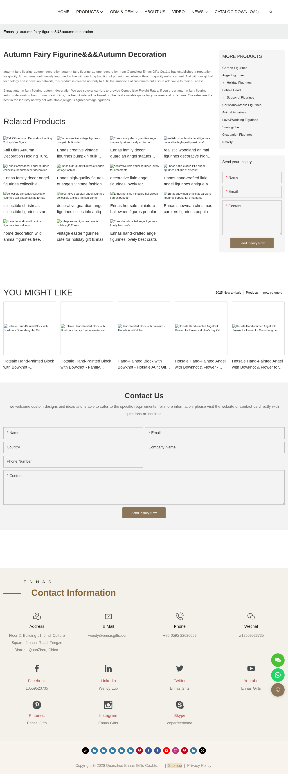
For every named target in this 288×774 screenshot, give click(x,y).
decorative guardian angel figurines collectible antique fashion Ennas (81, 209)
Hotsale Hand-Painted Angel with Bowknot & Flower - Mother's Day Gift (200, 364)
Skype (179, 715)
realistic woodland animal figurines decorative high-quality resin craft (186, 153)
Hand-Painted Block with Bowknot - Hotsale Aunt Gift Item (142, 364)
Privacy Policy (199, 765)
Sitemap (174, 765)
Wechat (251, 626)
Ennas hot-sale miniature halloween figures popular (133, 208)
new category (272, 292)
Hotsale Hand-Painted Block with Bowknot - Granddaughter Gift (28, 364)
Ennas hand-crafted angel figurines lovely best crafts (133, 236)
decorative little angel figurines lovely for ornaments (129, 181)
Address (36, 626)
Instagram (108, 715)
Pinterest (37, 715)
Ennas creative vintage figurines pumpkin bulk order (77, 153)
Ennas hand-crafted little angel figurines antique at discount (186, 181)
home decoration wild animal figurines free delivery (22, 237)
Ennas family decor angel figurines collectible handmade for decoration (26, 181)
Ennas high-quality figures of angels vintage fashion (80, 181)
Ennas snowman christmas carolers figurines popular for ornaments (188, 209)
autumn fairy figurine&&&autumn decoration (56, 32)
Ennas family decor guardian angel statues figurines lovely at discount (134, 153)
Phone (180, 626)
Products (252, 292)
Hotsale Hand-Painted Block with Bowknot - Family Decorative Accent (86, 364)
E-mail (108, 626)
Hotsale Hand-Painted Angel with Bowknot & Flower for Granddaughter (257, 364)
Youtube (251, 681)
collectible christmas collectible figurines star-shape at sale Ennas (25, 209)
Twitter (180, 681)
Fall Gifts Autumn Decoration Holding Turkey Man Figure (27, 153)
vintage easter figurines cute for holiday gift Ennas (80, 236)
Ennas (8, 32)
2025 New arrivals (228, 292)
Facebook (37, 681)
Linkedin (108, 681)
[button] (258, 12)
